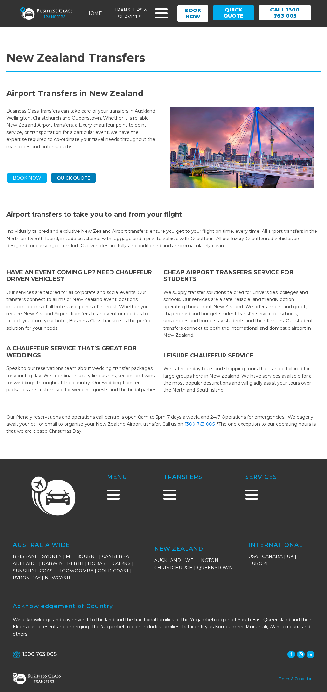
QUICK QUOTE (234, 13)
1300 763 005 (200, 424)
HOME (94, 13)
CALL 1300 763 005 (285, 13)
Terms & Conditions (296, 678)
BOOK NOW (192, 13)
